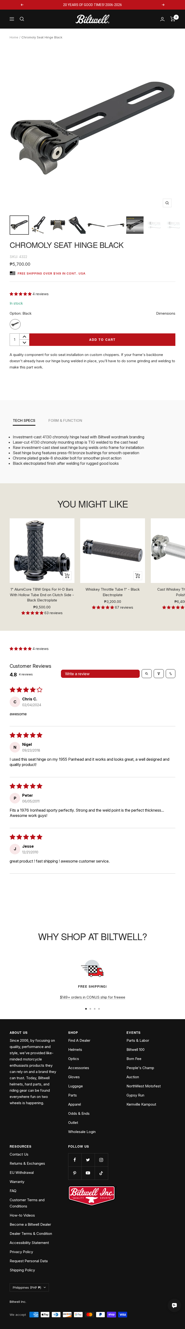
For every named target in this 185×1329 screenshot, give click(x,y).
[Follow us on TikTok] (101, 1173)
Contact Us (19, 1154)
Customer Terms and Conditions (27, 1203)
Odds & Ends (79, 1113)
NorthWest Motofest (143, 1086)
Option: (21, 313)
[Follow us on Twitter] (88, 1159)
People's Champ (140, 1068)
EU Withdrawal (22, 1172)
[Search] (22, 19)
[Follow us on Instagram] (101, 1159)
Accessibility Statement (29, 1242)
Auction (132, 1077)
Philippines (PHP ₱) (27, 1287)
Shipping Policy (22, 1270)
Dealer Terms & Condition (31, 1233)
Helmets (75, 1049)
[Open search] (147, 673)
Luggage (75, 1086)
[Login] (162, 19)
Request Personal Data (29, 1261)
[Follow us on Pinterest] (74, 1173)
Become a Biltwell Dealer (30, 1224)
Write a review (77, 673)
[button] (21, 294)
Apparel (74, 1104)
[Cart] (172, 19)
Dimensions (165, 313)
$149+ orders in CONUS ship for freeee (92, 997)
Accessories (78, 1068)
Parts (72, 1095)
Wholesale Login (82, 1131)
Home (14, 37)
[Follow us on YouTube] (88, 1173)
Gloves (74, 1077)
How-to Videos (22, 1215)
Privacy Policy (21, 1251)
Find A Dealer (79, 1040)
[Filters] (159, 673)
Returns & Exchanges (27, 1163)
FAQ (13, 1190)
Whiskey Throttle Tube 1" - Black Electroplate (113, 592)
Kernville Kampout (141, 1104)
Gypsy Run (135, 1095)
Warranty (17, 1181)
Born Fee (133, 1058)
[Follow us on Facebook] (74, 1159)
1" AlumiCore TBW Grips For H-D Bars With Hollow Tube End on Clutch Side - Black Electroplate (42, 594)
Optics (73, 1058)
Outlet (73, 1122)
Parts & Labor (137, 1040)
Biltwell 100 (135, 1049)
